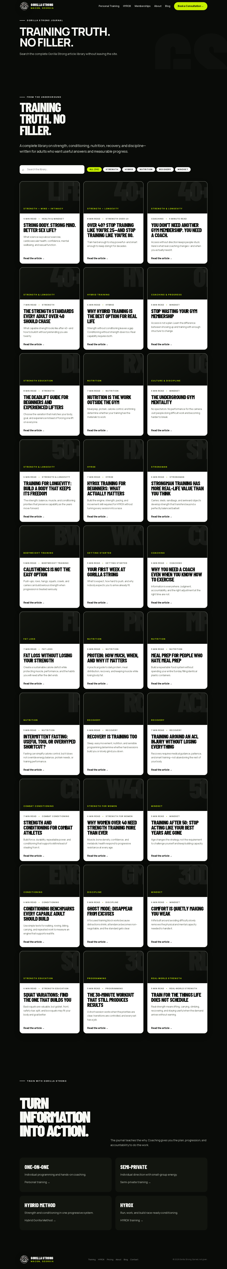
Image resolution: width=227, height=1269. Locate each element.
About (157, 6)
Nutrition (146, 169)
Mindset (183, 169)
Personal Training (109, 6)
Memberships (143, 6)
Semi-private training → (135, 1182)
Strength (112, 169)
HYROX (127, 6)
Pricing (110, 1259)
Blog (167, 6)
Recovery (165, 169)
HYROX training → (131, 1220)
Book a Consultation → (191, 6)
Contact (134, 1259)
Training (92, 1259)
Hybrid (129, 169)
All (94, 169)
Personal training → (37, 1182)
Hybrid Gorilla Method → (40, 1220)
